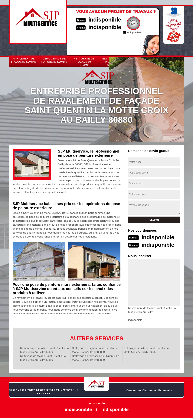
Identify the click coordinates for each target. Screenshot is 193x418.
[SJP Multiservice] (96, 384)
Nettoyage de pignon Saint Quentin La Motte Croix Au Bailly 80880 (95, 349)
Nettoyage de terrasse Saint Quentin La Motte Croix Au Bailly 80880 (95, 357)
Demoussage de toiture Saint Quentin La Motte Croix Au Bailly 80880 (44, 349)
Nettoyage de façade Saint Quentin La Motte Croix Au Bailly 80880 (43, 357)
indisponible (104, 19)
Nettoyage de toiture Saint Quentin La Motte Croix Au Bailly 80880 (146, 349)
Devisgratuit (133, 23)
